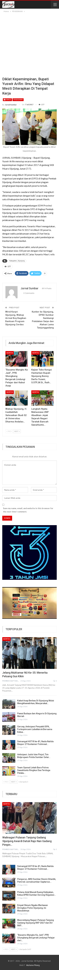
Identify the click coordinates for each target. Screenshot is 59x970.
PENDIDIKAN (18, 99)
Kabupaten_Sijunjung (17, 261)
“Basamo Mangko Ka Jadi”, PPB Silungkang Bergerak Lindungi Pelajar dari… (36, 938)
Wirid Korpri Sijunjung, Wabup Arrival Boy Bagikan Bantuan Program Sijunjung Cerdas (15, 318)
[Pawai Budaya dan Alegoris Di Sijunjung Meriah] (8, 717)
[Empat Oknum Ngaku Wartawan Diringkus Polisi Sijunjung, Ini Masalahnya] (8, 909)
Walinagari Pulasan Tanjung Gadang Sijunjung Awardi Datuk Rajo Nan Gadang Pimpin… (27, 841)
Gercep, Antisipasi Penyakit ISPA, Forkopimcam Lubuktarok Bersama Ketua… (34, 729)
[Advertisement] (29, 44)
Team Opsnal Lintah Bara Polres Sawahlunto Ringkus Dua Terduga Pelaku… (33, 770)
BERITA (10, 353)
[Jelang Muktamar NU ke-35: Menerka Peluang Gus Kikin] (29, 653)
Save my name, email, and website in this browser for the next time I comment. (28, 510)
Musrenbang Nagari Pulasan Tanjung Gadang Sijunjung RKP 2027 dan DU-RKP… (35, 923)
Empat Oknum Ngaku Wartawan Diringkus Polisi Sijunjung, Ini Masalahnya (32, 908)
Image (8, 99)
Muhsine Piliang (33, 965)
